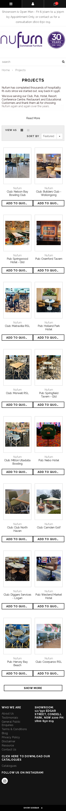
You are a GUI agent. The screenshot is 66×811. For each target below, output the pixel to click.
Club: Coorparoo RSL (49, 661)
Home (6, 70)
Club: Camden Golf (49, 527)
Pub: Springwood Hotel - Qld (17, 260)
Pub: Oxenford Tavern (48, 258)
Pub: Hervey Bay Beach (17, 663)
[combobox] (33, 61)
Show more (33, 688)
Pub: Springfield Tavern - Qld (48, 395)
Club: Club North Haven (17, 529)
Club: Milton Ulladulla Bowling (17, 462)
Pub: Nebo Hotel (48, 460)
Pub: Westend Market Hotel (48, 596)
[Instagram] (5, 781)
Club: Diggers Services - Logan (17, 596)
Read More (33, 118)
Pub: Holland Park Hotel (49, 327)
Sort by (33, 136)
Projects (20, 70)
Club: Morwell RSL (17, 393)
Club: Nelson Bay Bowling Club (17, 193)
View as (11, 130)
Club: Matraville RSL (17, 326)
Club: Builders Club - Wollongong (48, 193)
